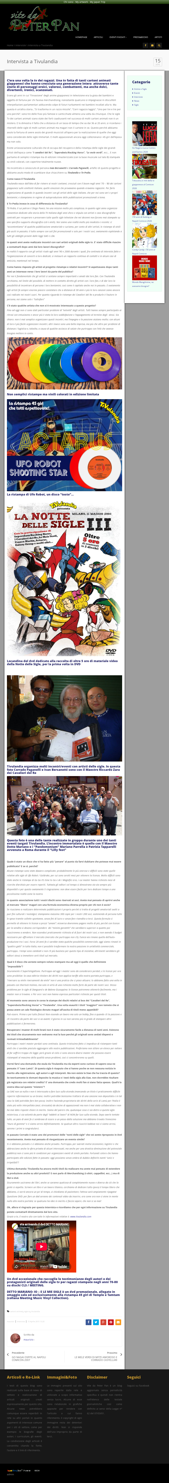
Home (10, 45)
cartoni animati (16, 1311)
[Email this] (118, 1322)
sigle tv (27, 1311)
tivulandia (35, 1311)
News (136, 100)
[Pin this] (111, 1322)
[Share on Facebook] (88, 1322)
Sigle (136, 104)
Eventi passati (118, 37)
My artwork (81, 1)
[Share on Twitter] (96, 1322)
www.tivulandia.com (80, 1216)
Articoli (98, 37)
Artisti (158, 37)
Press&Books (140, 37)
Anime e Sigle (140, 89)
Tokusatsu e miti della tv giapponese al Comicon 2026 (143, 184)
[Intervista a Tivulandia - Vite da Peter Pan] (44, 17)
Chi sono (68, 1)
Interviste (21, 45)
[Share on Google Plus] (103, 1322)
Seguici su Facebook (138, 1385)
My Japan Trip (97, 1)
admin (10, 1474)
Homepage (81, 37)
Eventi (137, 93)
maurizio (10, 1321)
